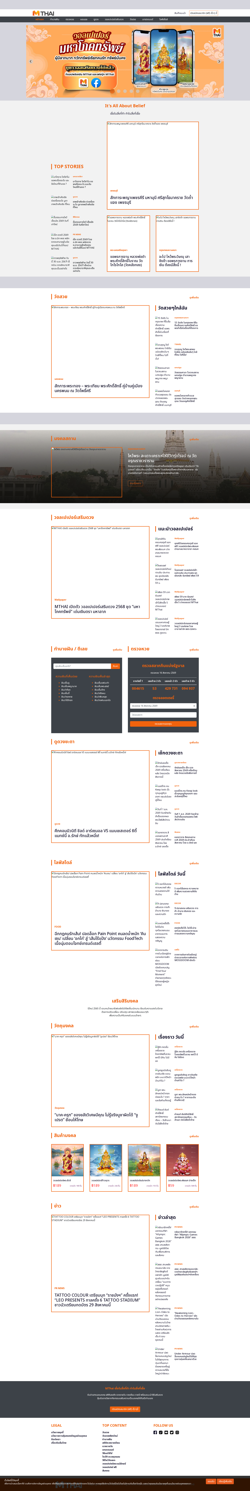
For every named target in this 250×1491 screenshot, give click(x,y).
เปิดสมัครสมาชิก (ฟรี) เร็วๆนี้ (125, 1409)
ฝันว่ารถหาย (66, 697)
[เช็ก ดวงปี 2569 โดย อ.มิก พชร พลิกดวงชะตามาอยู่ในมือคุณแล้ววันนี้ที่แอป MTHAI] (60, 242)
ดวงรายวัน (107, 1446)
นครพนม (59, 379)
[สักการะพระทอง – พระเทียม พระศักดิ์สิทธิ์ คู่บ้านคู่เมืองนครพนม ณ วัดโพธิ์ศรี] (100, 340)
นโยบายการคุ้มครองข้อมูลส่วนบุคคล (69, 1436)
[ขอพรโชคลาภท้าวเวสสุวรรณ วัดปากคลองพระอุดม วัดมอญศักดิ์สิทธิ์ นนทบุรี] (163, 398)
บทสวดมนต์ (147, 19)
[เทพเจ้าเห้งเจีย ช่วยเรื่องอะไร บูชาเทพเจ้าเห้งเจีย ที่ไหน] (60, 200)
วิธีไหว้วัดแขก (108, 1460)
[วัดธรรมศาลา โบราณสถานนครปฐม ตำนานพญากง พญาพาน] (163, 375)
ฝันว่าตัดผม (100, 693)
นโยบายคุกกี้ (57, 1432)
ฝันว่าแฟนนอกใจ (103, 700)
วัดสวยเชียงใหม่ (110, 1436)
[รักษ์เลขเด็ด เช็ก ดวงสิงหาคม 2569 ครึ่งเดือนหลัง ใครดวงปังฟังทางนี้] (163, 770)
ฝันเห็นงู (65, 683)
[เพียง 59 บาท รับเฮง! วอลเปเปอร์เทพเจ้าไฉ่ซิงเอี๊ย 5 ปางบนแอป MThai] (163, 601)
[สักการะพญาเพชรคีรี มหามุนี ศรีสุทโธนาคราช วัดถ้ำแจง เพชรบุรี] (152, 154)
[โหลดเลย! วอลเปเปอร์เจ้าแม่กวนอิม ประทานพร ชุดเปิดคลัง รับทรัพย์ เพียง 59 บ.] (163, 574)
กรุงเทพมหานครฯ (168, 250)
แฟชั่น (176, 949)
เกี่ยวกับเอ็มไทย (58, 1443)
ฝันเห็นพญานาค (69, 686)
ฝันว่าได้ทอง (66, 700)
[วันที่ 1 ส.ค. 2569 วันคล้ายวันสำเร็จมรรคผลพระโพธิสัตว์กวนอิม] (163, 816)
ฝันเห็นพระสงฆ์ (102, 686)
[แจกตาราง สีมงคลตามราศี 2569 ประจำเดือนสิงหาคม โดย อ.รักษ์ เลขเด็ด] (163, 839)
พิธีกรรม (76, 217)
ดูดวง (75, 196)
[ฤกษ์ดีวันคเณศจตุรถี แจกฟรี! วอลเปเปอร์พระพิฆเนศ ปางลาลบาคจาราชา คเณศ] (163, 547)
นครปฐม (177, 367)
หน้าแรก (40, 19)
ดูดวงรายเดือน (180, 762)
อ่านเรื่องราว (135, 483)
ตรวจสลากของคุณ (163, 724)
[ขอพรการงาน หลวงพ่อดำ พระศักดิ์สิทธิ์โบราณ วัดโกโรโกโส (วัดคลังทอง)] (128, 231)
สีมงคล (177, 832)
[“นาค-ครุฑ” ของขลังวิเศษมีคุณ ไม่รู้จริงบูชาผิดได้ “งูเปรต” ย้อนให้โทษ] (100, 1069)
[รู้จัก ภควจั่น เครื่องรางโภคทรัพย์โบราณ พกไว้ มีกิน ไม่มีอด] (163, 1054)
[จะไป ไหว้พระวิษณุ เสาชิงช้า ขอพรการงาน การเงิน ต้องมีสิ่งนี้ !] (177, 231)
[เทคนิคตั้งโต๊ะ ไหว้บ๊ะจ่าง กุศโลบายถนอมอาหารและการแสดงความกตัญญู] (163, 932)
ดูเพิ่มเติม (194, 297)
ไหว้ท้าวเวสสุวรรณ (111, 1457)
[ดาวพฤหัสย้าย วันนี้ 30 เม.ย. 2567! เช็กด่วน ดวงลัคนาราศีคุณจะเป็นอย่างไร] (60, 263)
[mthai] (43, 13)
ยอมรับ (211, 1481)
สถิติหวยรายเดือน (111, 1443)
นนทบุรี (177, 390)
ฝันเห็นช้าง (100, 690)
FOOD (58, 927)
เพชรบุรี (114, 190)
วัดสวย (133, 19)
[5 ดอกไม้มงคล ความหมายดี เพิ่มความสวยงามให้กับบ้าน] (163, 889)
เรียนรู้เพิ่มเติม (225, 1481)
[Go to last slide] (31, 61)
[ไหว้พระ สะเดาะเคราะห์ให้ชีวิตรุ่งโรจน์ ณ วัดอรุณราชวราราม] (87, 472)
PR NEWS (77, 234)
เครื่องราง (178, 1046)
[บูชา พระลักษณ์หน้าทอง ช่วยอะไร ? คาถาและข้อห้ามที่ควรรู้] (163, 1095)
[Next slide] (219, 61)
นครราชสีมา (78, 176)
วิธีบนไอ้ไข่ (107, 1453)
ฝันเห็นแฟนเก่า (102, 683)
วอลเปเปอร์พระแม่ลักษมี (114, 1463)
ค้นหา (115, 666)
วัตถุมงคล (59, 1108)
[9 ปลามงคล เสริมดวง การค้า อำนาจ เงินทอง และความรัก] (163, 909)
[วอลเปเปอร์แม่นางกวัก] (144, 1160)
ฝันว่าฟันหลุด (101, 697)
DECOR (177, 883)
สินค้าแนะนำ (180, 13)
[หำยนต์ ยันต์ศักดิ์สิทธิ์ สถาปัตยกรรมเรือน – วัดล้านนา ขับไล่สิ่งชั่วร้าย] (163, 1116)
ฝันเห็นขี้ (65, 693)
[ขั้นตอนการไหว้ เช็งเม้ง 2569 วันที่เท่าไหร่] (60, 221)
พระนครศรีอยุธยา (118, 250)
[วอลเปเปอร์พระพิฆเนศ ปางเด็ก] (182, 1160)
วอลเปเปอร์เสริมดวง (114, 19)
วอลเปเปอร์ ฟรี (109, 1467)
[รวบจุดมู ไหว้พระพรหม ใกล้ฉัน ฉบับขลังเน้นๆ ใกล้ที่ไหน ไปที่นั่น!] (163, 351)
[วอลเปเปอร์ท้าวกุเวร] (106, 1160)
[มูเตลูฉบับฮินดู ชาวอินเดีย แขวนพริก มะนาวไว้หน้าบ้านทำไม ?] (163, 1075)
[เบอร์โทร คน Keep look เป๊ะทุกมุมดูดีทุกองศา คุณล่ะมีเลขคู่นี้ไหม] (163, 793)
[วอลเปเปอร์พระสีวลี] (67, 1160)
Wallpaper (60, 600)
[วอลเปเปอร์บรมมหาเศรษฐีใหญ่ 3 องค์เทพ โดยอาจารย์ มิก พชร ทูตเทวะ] (163, 626)
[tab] (112, 91)
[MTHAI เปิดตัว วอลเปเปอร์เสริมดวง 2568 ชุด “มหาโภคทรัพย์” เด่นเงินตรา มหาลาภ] (125, 96)
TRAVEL (177, 344)
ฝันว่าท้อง (65, 690)
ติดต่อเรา (55, 1439)
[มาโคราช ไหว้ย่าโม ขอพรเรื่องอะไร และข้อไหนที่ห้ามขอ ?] (60, 180)
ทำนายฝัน (54, 19)
